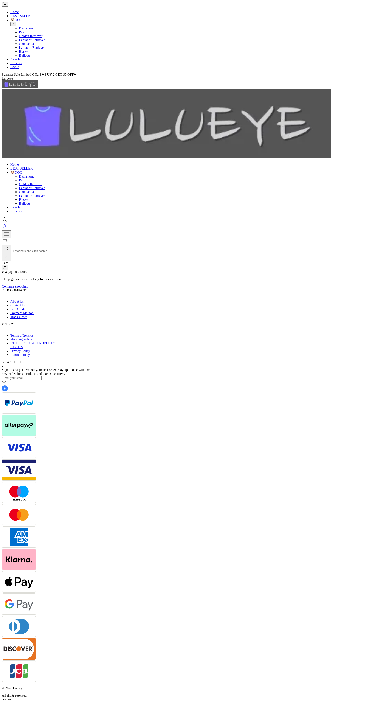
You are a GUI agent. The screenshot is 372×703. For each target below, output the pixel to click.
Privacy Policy (20, 351)
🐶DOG (16, 20)
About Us (17, 301)
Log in (14, 67)
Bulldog (24, 55)
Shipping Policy (21, 339)
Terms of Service (21, 335)
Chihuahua (26, 44)
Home (14, 12)
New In (15, 59)
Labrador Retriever (32, 40)
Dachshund (26, 28)
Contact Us (18, 305)
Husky (23, 51)
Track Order (18, 317)
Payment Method (22, 313)
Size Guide (17, 309)
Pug (21, 32)
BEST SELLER (21, 16)
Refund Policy (20, 355)
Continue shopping (15, 286)
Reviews (16, 63)
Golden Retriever (30, 36)
